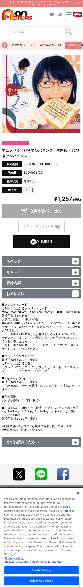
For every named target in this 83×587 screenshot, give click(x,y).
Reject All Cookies (41, 580)
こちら (9, 348)
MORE (72, 45)
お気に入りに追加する (38, 226)
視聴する (47, 241)
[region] (41, 537)
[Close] (78, 492)
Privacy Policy (14, 558)
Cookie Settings (41, 570)
